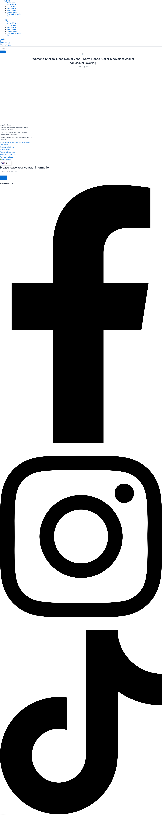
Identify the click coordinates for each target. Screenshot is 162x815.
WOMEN (7, 1)
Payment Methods (6, 157)
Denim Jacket (11, 10)
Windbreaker (11, 8)
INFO (1, 41)
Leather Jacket (12, 12)
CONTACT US (5, 43)
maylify (2, 39)
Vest (8, 16)
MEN (6, 20)
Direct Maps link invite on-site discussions (15, 142)
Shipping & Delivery (7, 147)
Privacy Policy (5, 149)
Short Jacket (11, 5)
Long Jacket (11, 6)
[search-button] (3, 52)
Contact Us (4, 145)
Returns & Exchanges (7, 152)
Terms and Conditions (8, 154)
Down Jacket (11, 3)
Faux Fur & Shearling (14, 14)
